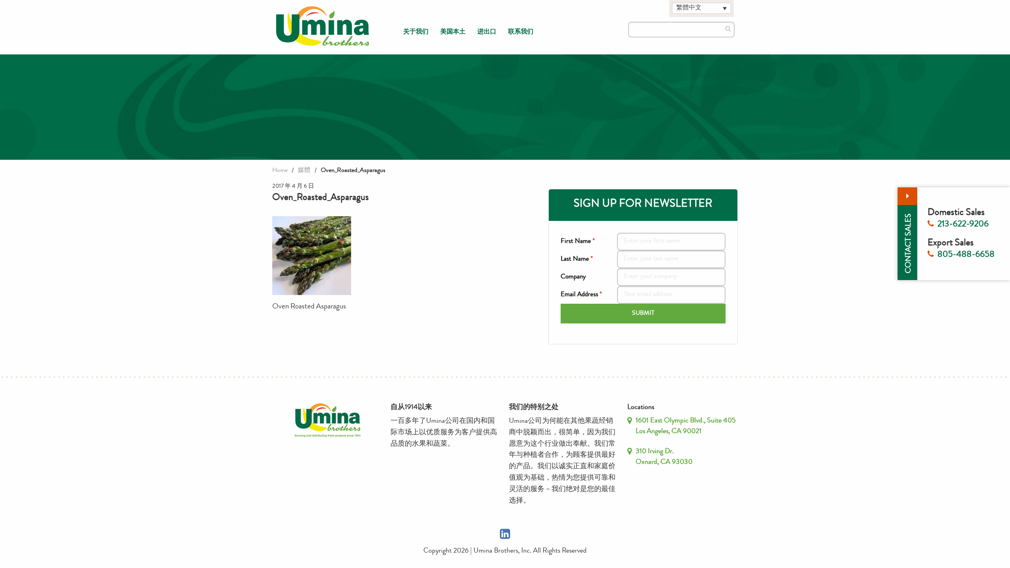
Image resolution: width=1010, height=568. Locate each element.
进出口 (486, 32)
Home (280, 171)
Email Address (581, 294)
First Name (578, 241)
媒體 (304, 171)
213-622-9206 (963, 224)
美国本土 (453, 32)
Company (573, 277)
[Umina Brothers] (322, 26)
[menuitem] (415, 32)
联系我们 (520, 32)
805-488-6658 (966, 255)
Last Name (577, 259)
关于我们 (415, 32)
